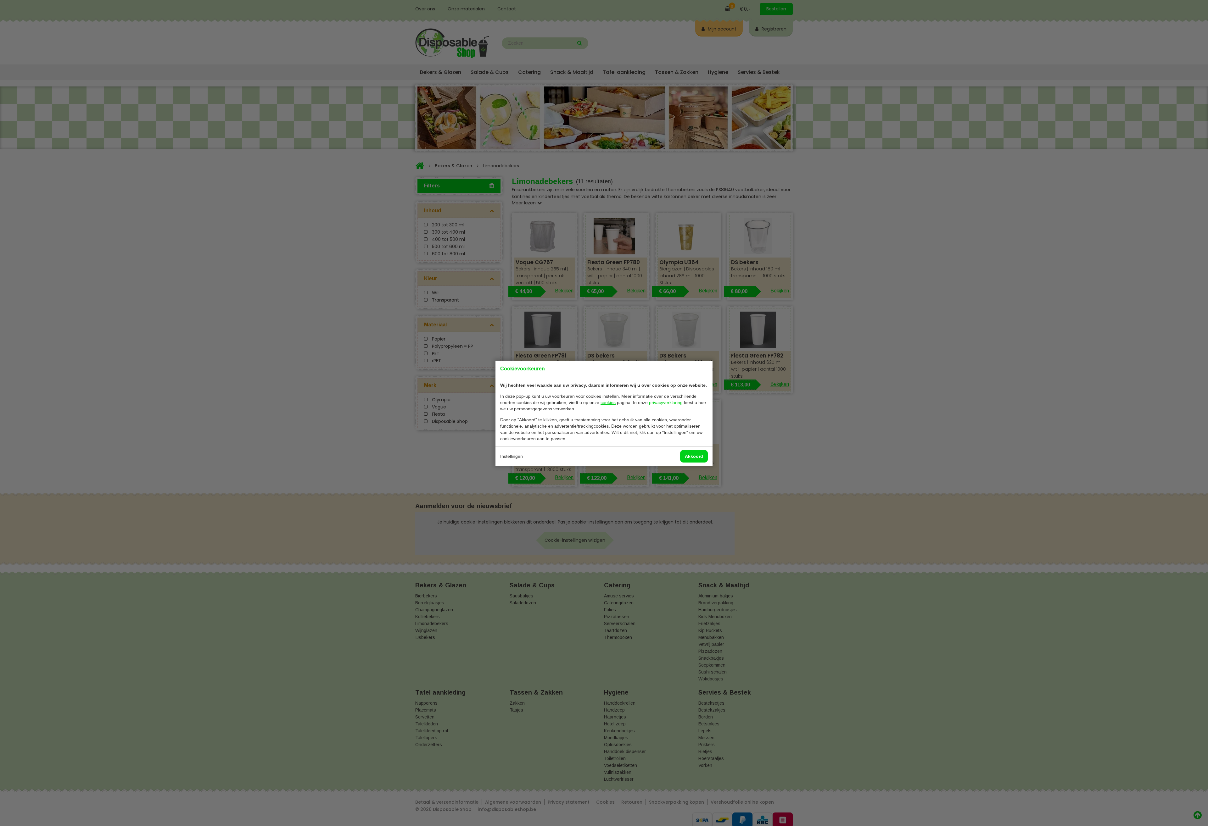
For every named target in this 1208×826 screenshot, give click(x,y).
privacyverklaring (666, 402)
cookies (608, 402)
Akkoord (694, 456)
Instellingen (511, 456)
